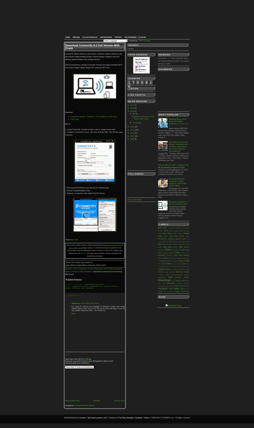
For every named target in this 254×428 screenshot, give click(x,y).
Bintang (165, 252)
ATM (170, 241)
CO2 (163, 266)
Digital (167, 275)
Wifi (81, 272)
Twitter (146, 418)
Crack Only (74, 119)
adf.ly (166, 231)
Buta (176, 261)
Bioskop (171, 252)
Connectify (82, 269)
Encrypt (167, 286)
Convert (179, 266)
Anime (182, 236)
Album (169, 233)
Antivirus (171, 239)
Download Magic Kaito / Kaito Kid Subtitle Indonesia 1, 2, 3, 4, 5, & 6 (178, 122)
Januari (135, 123)
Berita (168, 250)
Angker (165, 236)
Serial (67, 272)
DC (183, 269)
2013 (132, 127)
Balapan (175, 244)
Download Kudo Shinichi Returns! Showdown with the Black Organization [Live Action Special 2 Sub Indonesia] (178, 146)
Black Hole (185, 252)
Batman (175, 247)
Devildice (161, 275)
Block (176, 255)
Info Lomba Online (135, 200)
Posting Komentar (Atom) (84, 405)
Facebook (162, 288)
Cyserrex (173, 269)
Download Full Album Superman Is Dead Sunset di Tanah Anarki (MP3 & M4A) (178, 182)
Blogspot (161, 258)
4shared (178, 228)
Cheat (168, 263)
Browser (179, 258)
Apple (184, 239)
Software (74, 272)
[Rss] (111, 9)
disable (187, 275)
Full (105, 269)
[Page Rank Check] (174, 306)
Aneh (160, 236)
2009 (132, 139)
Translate (147, 41)
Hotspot (118, 269)
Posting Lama (119, 401)
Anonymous (162, 239)
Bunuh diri (166, 261)
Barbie (160, 247)
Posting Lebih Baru (72, 401)
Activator (160, 231)
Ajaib (159, 233)
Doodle (186, 277)
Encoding (161, 286)
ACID (187, 228)
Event (181, 286)
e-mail (183, 280)
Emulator (186, 283)
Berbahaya (161, 250)
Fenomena (170, 291)
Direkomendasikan (177, 275)
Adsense (171, 231)
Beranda (97, 401)
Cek (159, 264)
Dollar (170, 277)
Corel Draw (185, 266)
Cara (187, 261)
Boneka (170, 258)
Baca (160, 244)
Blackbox (170, 255)
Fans (187, 289)
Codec (167, 266)
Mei (134, 114)
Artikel (160, 241)
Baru (165, 247)
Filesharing (185, 291)
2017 (132, 105)
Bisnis (177, 253)
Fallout (182, 289)
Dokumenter (161, 277)
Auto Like (182, 241)
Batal (170, 247)
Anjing (187, 236)
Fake (170, 289)
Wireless (88, 272)
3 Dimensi (171, 228)
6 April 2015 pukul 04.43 (90, 303)
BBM (181, 247)
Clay (188, 264)
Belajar (186, 247)
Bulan (160, 261)
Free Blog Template (125, 418)
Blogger (186, 255)
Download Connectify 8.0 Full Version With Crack (143, 118)
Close (160, 266)
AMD (174, 233)
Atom (173, 241)
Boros (175, 258)
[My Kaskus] (140, 9)
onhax (76, 240)
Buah (184, 258)
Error (177, 286)
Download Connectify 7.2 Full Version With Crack (178, 203)
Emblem (179, 283)
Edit (164, 283)
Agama (177, 231)
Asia (166, 241)
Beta (180, 250)
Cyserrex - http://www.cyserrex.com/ (93, 418)
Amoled (179, 233)
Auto (176, 241)
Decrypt (187, 269)
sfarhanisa (75, 303)
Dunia (177, 280)
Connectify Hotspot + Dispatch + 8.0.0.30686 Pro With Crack (93, 117)
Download (98, 269)
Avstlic (187, 241)
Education (171, 283)
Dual (173, 280)
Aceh (183, 228)
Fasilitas (160, 291)
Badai (164, 244)
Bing (159, 252)
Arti (188, 239)
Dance (179, 269)
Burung (172, 261)
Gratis (111, 269)
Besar (173, 250)
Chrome (179, 264)
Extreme (186, 286)
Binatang (186, 250)
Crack (90, 269)
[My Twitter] (130, 9)
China (174, 264)
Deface (160, 272)
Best (177, 250)
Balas (73, 313)
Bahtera (169, 244)
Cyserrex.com (70, 269)
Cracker (167, 269)
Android (186, 233)
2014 (132, 111)
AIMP (181, 231)
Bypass (181, 261)
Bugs (187, 258)
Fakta (176, 288)
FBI (165, 291)
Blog (180, 255)
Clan (184, 264)
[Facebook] (120, 9)
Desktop (172, 272)
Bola (165, 258)
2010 (132, 136)
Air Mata (186, 231)
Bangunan (182, 244)
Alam (164, 233)
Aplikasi (178, 239)
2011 (132, 133)
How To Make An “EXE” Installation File (173, 165)
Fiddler (177, 291)
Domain (178, 277)
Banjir (187, 244)
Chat (163, 264)
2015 (132, 108)
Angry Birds (173, 236)
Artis (163, 241)
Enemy (172, 286)
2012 (132, 130)
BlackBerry (162, 255)
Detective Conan (182, 272)
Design (166, 272)
